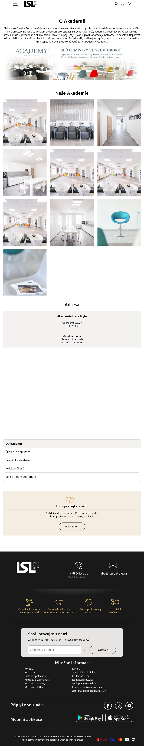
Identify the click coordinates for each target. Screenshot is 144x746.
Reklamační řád (81, 676)
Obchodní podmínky (83, 672)
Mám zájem (72, 526)
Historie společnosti (36, 676)
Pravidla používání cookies (87, 687)
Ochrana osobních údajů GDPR (89, 690)
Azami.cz (78, 739)
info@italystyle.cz (113, 573)
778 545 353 (78, 573)
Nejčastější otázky (82, 679)
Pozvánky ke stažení (18, 460)
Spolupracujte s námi (84, 683)
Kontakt (29, 668)
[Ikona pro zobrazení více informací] (83, 650)
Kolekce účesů (14, 468)
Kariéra (76, 668)
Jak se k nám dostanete (20, 477)
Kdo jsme (30, 672)
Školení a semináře (17, 452)
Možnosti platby (34, 687)
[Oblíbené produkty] (130, 3)
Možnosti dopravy (35, 683)
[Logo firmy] (30, 4)
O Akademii (13, 444)
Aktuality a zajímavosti (37, 679)
